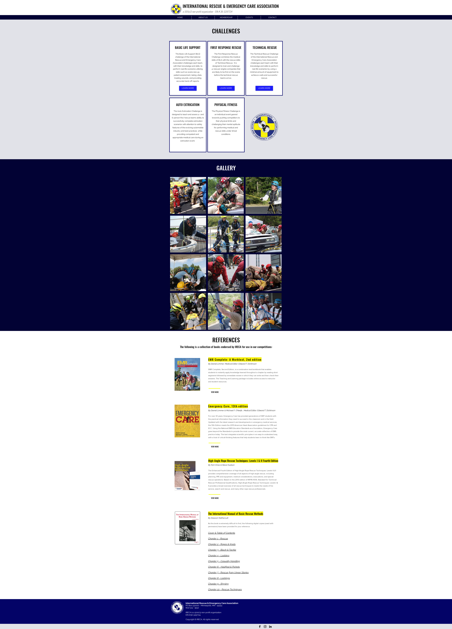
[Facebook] (260, 626)
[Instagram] (265, 626)
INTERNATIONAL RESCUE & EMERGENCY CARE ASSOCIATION (231, 6)
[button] (188, 195)
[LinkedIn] (270, 626)
